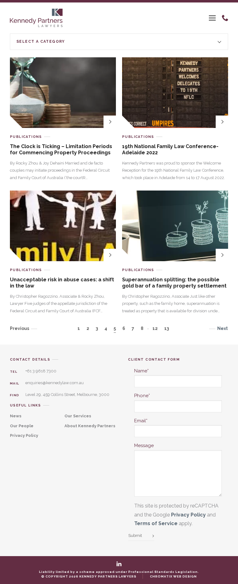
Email (141, 421)
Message (144, 445)
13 (166, 328)
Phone (142, 395)
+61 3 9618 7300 (40, 371)
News (15, 416)
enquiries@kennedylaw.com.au (54, 382)
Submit (135, 535)
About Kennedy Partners (89, 426)
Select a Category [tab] (40, 41)
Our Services (77, 416)
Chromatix (161, 576)
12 (155, 328)
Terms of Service (156, 523)
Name (141, 371)
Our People (21, 426)
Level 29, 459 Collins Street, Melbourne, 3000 (67, 394)
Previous (19, 328)
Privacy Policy (24, 435)
